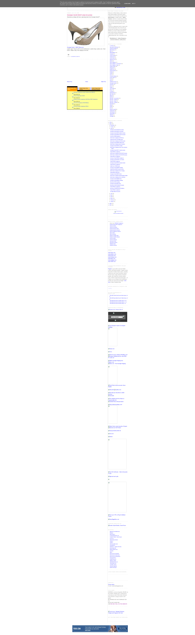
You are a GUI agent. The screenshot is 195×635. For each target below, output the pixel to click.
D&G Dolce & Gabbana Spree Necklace (117, 144)
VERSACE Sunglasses (119, 223)
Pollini (111, 105)
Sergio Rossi (112, 110)
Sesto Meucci (112, 112)
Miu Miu (111, 96)
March (111, 198)
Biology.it (111, 532)
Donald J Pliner (113, 66)
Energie (111, 71)
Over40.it (111, 550)
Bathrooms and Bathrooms (115, 531)
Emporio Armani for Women (115, 230)
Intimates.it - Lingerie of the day (115, 546)
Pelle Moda (112, 103)
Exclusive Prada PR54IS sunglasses (117, 158)
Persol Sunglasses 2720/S (79, 95)
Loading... (110, 288)
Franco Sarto (112, 77)
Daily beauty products (114, 539)
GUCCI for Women (113, 239)
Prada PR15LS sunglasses (115, 164)
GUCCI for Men (113, 238)
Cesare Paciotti (113, 55)
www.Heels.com (111, 258)
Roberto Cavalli (113, 109)
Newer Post (69, 81)
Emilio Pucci (112, 69)
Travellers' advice (113, 564)
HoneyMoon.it (112, 545)
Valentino (111, 114)
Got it (133, 3)
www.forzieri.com (112, 255)
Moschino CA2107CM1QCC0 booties (117, 185)
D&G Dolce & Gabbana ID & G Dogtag (117, 170)
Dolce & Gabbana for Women (115, 231)
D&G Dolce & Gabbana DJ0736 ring (117, 137)
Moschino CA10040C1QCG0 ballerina (117, 188)
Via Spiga (111, 116)
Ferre (111, 74)
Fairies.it (111, 541)
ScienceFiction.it (113, 557)
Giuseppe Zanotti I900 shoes (115, 183)
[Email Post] (68, 54)
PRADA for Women (113, 245)
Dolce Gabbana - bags (114, 65)
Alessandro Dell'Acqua (114, 47)
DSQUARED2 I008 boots (115, 172)
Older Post (103, 81)
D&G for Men (112, 232)
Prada (111, 106)
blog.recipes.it (112, 534)
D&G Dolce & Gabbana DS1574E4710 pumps (118, 153)
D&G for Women (113, 234)
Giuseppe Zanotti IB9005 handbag (116, 167)
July (111, 128)
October (112, 126)
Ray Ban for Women (113, 242)
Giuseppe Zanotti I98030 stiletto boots (117, 142)
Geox (111, 80)
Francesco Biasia (113, 76)
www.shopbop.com (112, 260)
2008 (110, 203)
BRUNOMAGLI (113, 52)
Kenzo (111, 89)
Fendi (111, 73)
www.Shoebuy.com (112, 257)
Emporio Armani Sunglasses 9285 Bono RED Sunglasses (86, 99)
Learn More (127, 3)
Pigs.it (111, 552)
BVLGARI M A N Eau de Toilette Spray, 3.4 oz (118, 300)
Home (86, 81)
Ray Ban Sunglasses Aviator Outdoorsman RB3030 (84, 92)
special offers (112, 113)
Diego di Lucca (113, 59)
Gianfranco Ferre (113, 81)
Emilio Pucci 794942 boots (115, 166)
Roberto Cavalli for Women (115, 236)
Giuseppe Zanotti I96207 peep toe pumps (79, 15)
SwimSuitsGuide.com (114, 561)
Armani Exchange (113, 48)
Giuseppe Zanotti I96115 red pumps (116, 131)
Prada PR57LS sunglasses (115, 156)
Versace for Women (113, 227)
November (112, 125)
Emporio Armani (113, 70)
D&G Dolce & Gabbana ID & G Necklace (117, 177)
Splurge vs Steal (113, 560)
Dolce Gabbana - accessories (115, 63)
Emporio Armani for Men (114, 228)
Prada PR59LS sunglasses (115, 151)
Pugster (110, 268)
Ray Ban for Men (113, 241)
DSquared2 (112, 67)
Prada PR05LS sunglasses (115, 186)
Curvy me (111, 538)
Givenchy (112, 84)
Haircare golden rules (114, 543)
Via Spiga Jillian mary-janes (115, 191)
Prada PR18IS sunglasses (115, 161)
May (111, 195)
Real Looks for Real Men (114, 553)
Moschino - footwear (114, 102)
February (112, 199)
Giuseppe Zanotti (75, 56)
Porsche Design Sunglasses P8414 (81, 106)
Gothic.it (111, 542)
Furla (111, 78)
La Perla (111, 91)
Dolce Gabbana (113, 62)
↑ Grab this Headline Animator (118, 213)
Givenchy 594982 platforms (115, 136)
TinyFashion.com (113, 563)
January (112, 201)
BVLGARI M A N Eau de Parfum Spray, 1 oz (118, 303)
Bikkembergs (112, 49)
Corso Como (112, 58)
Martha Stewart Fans (114, 549)
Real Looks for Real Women (115, 556)
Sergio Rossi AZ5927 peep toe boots (117, 169)
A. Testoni (112, 45)
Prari (111, 107)
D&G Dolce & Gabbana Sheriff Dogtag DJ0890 (118, 175)
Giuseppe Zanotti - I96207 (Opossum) (75, 47)
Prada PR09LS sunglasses (115, 189)
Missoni (111, 95)
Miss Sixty (112, 94)
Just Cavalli (112, 88)
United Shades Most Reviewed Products (96, 89)
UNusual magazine (113, 566)
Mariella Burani (112, 92)
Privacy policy (111, 584)
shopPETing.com (113, 559)
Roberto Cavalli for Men (114, 235)
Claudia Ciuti (112, 56)
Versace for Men (113, 225)
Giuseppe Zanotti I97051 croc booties (117, 159)
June (111, 193)
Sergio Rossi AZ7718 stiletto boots (116, 139)
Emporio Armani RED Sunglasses (116, 224)
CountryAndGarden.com (114, 535)
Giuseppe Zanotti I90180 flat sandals (117, 129)
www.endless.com (112, 254)
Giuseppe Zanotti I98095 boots (116, 178)
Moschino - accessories (114, 98)
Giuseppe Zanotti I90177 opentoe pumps (117, 150)
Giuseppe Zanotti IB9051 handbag (116, 180)
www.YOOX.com (112, 261)
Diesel (111, 60)
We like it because (113, 567)
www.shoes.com (111, 252)
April (111, 196)
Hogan (111, 87)
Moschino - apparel (113, 99)
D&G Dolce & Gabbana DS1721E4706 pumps (118, 154)
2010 (110, 122)
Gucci (111, 85)
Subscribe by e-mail (120, 7)
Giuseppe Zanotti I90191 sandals (116, 145)
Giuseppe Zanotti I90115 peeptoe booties (117, 162)
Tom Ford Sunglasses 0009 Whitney (81, 102)
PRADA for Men (113, 243)
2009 (110, 123)
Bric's (111, 51)
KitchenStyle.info (113, 548)
